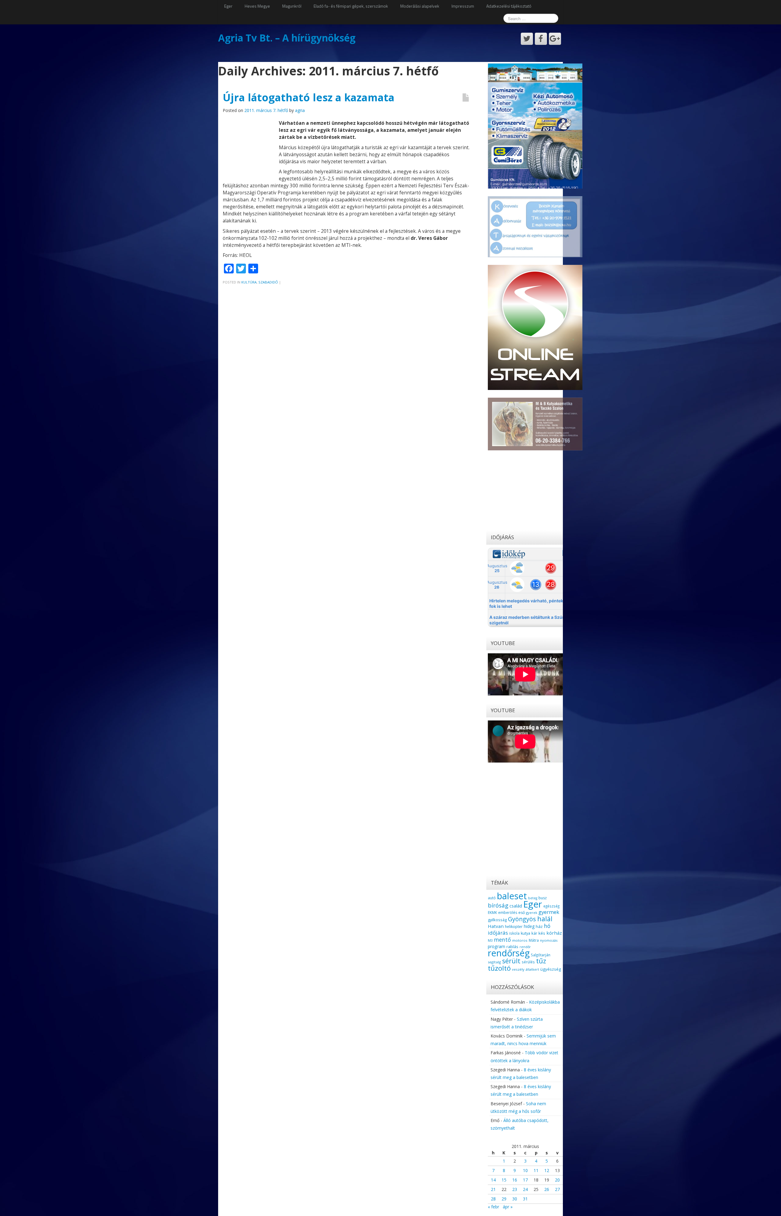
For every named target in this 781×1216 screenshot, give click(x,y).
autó (492, 897)
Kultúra (249, 282)
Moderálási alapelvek (419, 6)
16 (514, 1180)
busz (542, 897)
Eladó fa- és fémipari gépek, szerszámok (351, 6)
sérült (511, 961)
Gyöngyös (522, 919)
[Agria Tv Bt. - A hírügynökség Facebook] (541, 39)
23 (514, 1189)
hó (547, 925)
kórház (554, 933)
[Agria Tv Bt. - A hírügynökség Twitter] (527, 39)
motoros (519, 940)
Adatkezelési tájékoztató (508, 6)
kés (541, 933)
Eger (228, 6)
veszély (518, 969)
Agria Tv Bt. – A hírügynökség (286, 37)
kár (534, 933)
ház (539, 926)
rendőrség (509, 953)
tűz (541, 960)
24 (525, 1189)
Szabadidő (268, 282)
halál (544, 918)
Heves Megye (257, 6)
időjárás (498, 932)
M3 (490, 940)
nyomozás (548, 940)
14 (493, 1180)
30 (514, 1199)
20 (557, 1180)
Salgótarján (540, 954)
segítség (494, 962)
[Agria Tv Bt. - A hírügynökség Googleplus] (555, 39)
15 (504, 1180)
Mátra (534, 940)
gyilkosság (497, 919)
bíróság (498, 905)
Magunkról (291, 6)
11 (536, 1170)
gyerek (531, 912)
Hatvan (496, 926)
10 (525, 1170)
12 (546, 1170)
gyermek (548, 911)
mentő (502, 939)
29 (504, 1199)
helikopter (514, 926)
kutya (525, 933)
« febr (493, 1207)
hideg (529, 926)
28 (493, 1199)
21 (493, 1189)
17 (525, 1180)
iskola (514, 933)
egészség (551, 906)
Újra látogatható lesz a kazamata (308, 97)
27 (557, 1189)
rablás (512, 946)
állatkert (532, 969)
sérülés (528, 961)
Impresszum (463, 6)
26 (546, 1189)
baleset (512, 896)
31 (525, 1199)
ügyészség (550, 969)
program (496, 946)
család (515, 906)
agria (300, 110)
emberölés (507, 912)
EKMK (492, 912)
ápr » (508, 1207)
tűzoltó (499, 968)
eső (521, 912)
